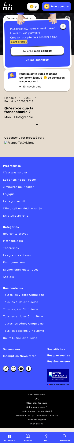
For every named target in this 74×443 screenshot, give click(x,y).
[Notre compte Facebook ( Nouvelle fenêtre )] (28, 368)
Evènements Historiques (21, 269)
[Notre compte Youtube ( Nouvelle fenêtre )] (21, 368)
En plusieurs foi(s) (16, 215)
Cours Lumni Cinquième (20, 337)
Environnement (14, 262)
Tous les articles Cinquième (23, 316)
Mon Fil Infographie (18, 117)
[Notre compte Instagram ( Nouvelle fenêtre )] (13, 368)
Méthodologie (13, 240)
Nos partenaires (58, 355)
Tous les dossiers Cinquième (23, 330)
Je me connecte (37, 60)
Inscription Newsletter (19, 355)
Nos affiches (56, 349)
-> (30, 86)
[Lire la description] (37, 124)
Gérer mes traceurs (36, 403)
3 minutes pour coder (18, 186)
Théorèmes (11, 248)
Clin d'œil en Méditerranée (22, 208)
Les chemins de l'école (19, 179)
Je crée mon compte (37, 51)
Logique (9, 194)
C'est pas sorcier (15, 172)
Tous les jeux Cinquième (20, 309)
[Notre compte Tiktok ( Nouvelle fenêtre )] (6, 368)
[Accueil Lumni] (8, 6)
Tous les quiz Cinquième (20, 301)
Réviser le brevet (15, 233)
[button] (9, 437)
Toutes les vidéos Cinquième (24, 294)
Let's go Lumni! (14, 201)
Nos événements (59, 361)
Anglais (8, 276)
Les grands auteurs (17, 255)
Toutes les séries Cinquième (23, 323)
